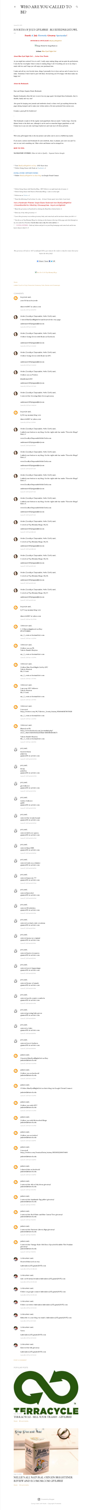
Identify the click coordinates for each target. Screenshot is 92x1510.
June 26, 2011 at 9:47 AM (28, 386)
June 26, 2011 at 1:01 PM (28, 422)
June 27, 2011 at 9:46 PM (28, 1160)
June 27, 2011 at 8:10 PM (28, 913)
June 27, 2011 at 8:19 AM (28, 566)
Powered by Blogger (47, 1499)
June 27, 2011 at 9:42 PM (28, 1095)
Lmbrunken (25, 1258)
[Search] (77, 6)
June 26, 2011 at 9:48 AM (28, 405)
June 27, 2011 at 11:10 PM (28, 1190)
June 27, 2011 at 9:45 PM (28, 1140)
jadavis (23, 1055)
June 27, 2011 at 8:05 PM (28, 853)
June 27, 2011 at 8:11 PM (27, 928)
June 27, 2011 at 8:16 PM (28, 1033)
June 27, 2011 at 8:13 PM (28, 958)
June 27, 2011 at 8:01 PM (28, 791)
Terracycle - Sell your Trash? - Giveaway (43, 1417)
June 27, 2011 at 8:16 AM (28, 445)
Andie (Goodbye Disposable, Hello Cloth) (36, 316)
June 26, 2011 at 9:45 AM (28, 327)
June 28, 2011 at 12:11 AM (28, 1321)
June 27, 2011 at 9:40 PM (28, 1063)
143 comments (24, 1485)
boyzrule (23, 297)
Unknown (24, 626)
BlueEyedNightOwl (55, 41)
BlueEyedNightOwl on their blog (30, 175)
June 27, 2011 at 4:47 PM (28, 678)
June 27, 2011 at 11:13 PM (28, 1252)
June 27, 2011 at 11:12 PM (28, 1220)
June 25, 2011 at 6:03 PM (28, 310)
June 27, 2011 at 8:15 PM (28, 1018)
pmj (21, 748)
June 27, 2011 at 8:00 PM (28, 759)
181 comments (23, 1421)
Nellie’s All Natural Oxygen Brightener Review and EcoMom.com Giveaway (43, 1479)
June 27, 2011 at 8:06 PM (28, 868)
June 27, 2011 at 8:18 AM (28, 532)
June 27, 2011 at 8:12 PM (28, 943)
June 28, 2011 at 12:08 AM (28, 1269)
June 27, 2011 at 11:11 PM (27, 1205)
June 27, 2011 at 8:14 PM (28, 988)
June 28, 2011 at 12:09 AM (28, 1282)
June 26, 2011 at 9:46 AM (28, 365)
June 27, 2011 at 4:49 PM (28, 719)
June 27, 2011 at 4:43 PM (28, 638)
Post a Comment (20, 1360)
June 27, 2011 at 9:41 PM (28, 1078)
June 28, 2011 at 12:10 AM (28, 1308)
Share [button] (15, 282)
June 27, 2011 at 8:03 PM (28, 823)
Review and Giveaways (52, 285)
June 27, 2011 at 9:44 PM (28, 1110)
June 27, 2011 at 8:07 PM (28, 883)
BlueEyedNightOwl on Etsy (27, 165)
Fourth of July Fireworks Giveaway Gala (31, 285)
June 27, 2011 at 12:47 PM (28, 619)
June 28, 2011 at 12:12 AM (28, 1338)
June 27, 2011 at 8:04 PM (28, 838)
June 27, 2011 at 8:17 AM (28, 468)
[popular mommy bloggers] (46, 272)
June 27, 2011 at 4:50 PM (28, 742)
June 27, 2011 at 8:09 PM (28, 898)
